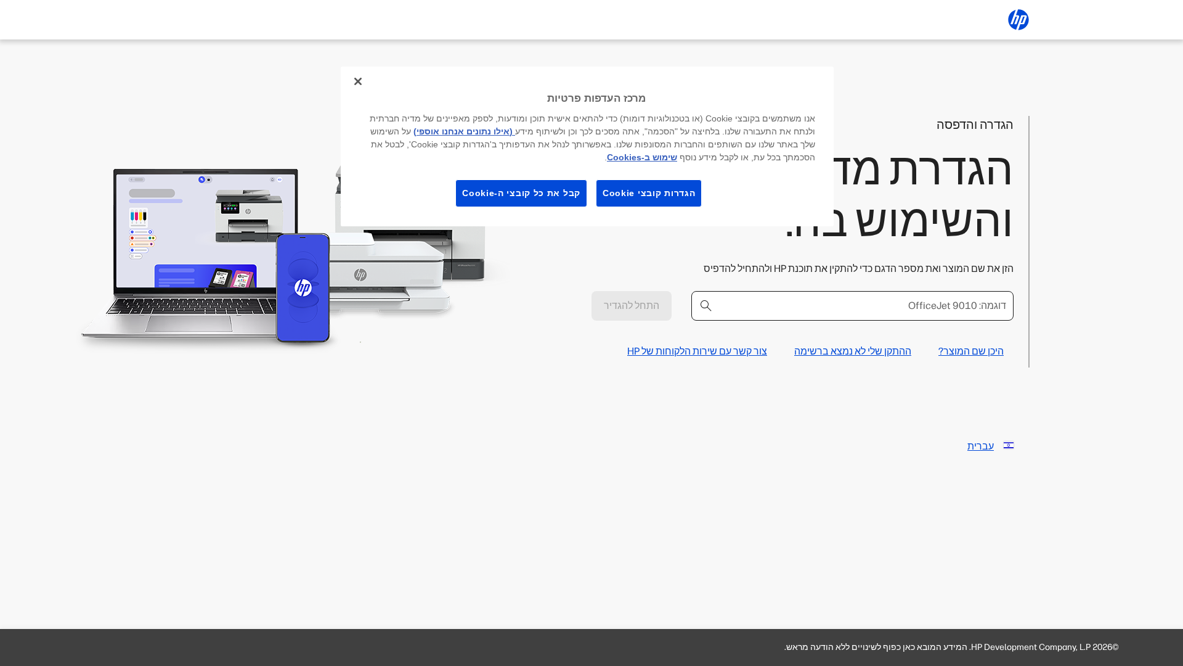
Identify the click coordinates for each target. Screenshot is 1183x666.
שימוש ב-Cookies (642, 157)
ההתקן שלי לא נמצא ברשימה (852, 351)
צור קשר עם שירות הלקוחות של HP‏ (697, 351)
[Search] (706, 306)
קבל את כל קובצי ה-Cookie (521, 193)
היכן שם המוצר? (971, 351)
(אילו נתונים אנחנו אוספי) (464, 131)
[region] (587, 146)
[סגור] (358, 81)
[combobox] (852, 306)
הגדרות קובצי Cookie (649, 193)
